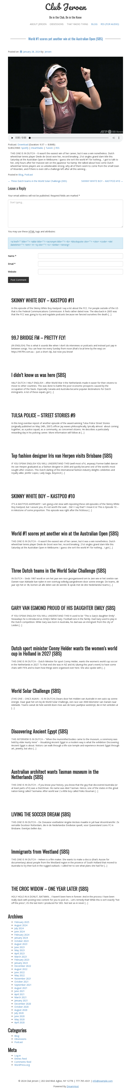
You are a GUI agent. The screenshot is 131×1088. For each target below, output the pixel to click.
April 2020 (19, 1022)
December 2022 (22, 965)
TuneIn (49, 147)
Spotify (24, 147)
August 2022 (20, 969)
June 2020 (19, 1016)
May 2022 (19, 975)
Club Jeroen (65, 7)
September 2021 (22, 984)
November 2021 (22, 978)
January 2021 (21, 1000)
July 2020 (19, 1013)
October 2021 (21, 981)
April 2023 (19, 953)
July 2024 (19, 928)
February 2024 (21, 934)
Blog (94, 24)
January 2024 (21, 937)
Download (23, 144)
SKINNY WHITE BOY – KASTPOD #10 (102, 181)
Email (11, 263)
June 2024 (19, 931)
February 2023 (21, 959)
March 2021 (20, 997)
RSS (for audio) (110, 24)
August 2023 (20, 943)
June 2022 (19, 972)
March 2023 (20, 956)
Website (12, 271)
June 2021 (19, 991)
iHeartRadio (37, 147)
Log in (17, 1055)
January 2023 (21, 962)
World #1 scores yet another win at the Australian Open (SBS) (65, 38)
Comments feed (22, 1061)
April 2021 (19, 994)
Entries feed (20, 1058)
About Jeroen (38, 24)
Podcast (28, 174)
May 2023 (19, 950)
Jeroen (48, 51)
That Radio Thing (77, 24)
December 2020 (22, 1003)
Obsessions (57, 24)
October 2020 (21, 1006)
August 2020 (20, 1009)
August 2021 (20, 988)
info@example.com (103, 1080)
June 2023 (19, 947)
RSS (57, 147)
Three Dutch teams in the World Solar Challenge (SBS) (37, 181)
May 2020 (19, 1019)
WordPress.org (22, 1064)
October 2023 (21, 940)
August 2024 (20, 925)
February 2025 (21, 922)
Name (12, 255)
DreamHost (73, 1086)
